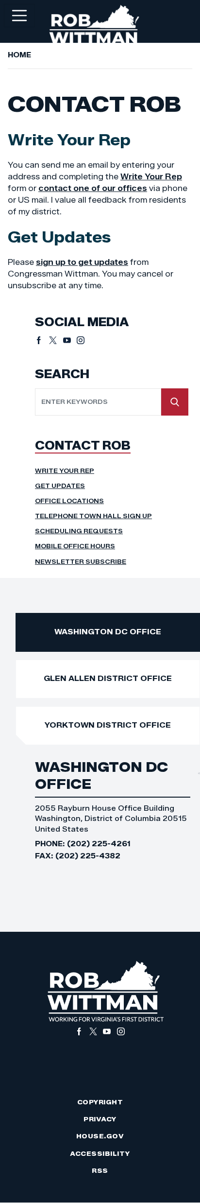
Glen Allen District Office (108, 678)
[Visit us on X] (56, 340)
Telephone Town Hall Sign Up (93, 516)
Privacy (100, 1119)
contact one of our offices (92, 188)
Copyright (100, 1102)
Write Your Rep (151, 176)
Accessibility (100, 1153)
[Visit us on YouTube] (70, 340)
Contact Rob (83, 445)
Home (19, 55)
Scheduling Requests (79, 531)
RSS (100, 1170)
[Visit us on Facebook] (42, 340)
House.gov (100, 1136)
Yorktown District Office (108, 725)
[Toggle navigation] (19, 15)
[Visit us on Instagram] (80, 340)
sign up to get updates (82, 262)
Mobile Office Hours (75, 546)
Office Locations (69, 501)
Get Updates (60, 485)
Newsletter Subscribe (80, 561)
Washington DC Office (107, 631)
